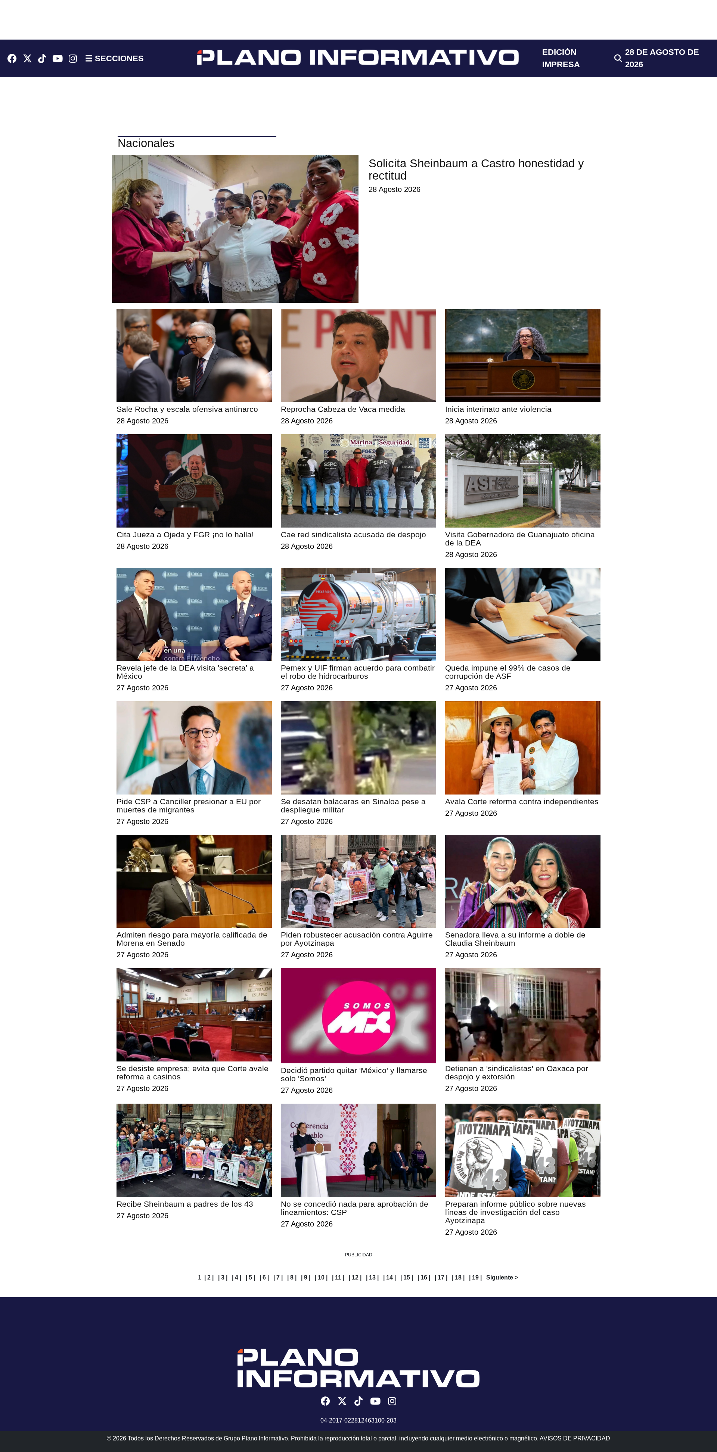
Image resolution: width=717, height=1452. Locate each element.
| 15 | (406, 1277)
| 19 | (475, 1277)
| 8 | (292, 1277)
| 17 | (441, 1277)
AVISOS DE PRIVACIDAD (575, 1438)
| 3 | (222, 1277)
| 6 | (264, 1277)
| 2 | (209, 1277)
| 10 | (321, 1277)
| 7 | (278, 1277)
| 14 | (389, 1277)
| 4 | (236, 1277)
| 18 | (458, 1277)
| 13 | (372, 1277)
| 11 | (338, 1277)
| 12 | (355, 1277)
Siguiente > (502, 1277)
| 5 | (250, 1277)
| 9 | (305, 1277)
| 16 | (424, 1277)
